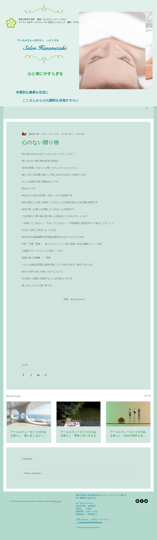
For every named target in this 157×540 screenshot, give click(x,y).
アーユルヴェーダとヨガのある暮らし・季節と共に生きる (78, 433)
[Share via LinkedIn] (38, 374)
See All (147, 396)
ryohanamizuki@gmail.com (89, 522)
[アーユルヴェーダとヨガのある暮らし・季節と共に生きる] (79, 414)
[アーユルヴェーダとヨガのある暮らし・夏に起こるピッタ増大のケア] (29, 414)
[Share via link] (45, 374)
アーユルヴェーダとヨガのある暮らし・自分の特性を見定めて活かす (128, 433)
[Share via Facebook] (23, 374)
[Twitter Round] (146, 501)
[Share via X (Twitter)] (30, 374)
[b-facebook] (142, 501)
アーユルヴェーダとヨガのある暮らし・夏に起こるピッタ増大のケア (28, 433)
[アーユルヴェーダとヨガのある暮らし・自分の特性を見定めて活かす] (128, 414)
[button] (116, 50)
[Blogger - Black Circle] (137, 501)
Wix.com (57, 501)
